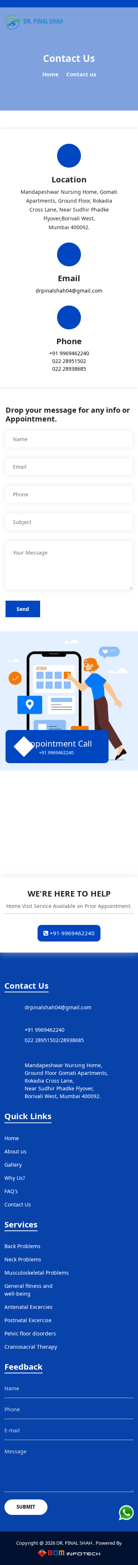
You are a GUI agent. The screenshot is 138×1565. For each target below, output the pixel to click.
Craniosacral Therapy (30, 1346)
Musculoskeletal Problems (36, 1272)
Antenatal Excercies (28, 1306)
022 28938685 (69, 368)
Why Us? (14, 1177)
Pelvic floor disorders (30, 1333)
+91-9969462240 (71, 933)
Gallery (13, 1164)
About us (15, 1151)
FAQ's (11, 1191)
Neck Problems (22, 1259)
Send (23, 608)
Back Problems (22, 1246)
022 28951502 (69, 360)
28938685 (72, 1040)
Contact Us (17, 1204)
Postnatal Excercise (28, 1320)
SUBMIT (26, 1506)
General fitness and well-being (28, 1289)
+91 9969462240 (69, 353)
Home (50, 74)
